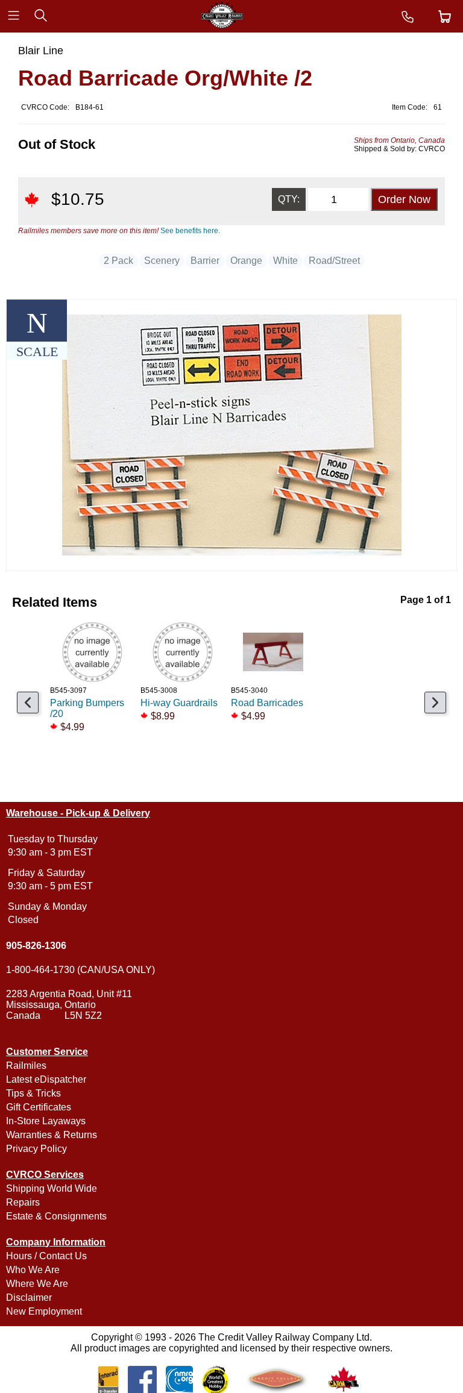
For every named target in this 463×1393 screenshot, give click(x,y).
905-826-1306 (36, 946)
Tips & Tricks (33, 1093)
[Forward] (435, 702)
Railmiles (26, 1065)
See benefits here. (190, 231)
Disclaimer (29, 1297)
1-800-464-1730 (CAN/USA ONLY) (80, 970)
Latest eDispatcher (46, 1079)
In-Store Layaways (46, 1121)
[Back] (28, 702)
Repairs (23, 1202)
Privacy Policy (36, 1149)
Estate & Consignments (56, 1216)
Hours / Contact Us (46, 1256)
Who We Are (33, 1270)
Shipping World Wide (51, 1188)
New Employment (44, 1311)
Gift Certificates (38, 1107)
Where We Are (37, 1284)
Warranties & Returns (51, 1135)
